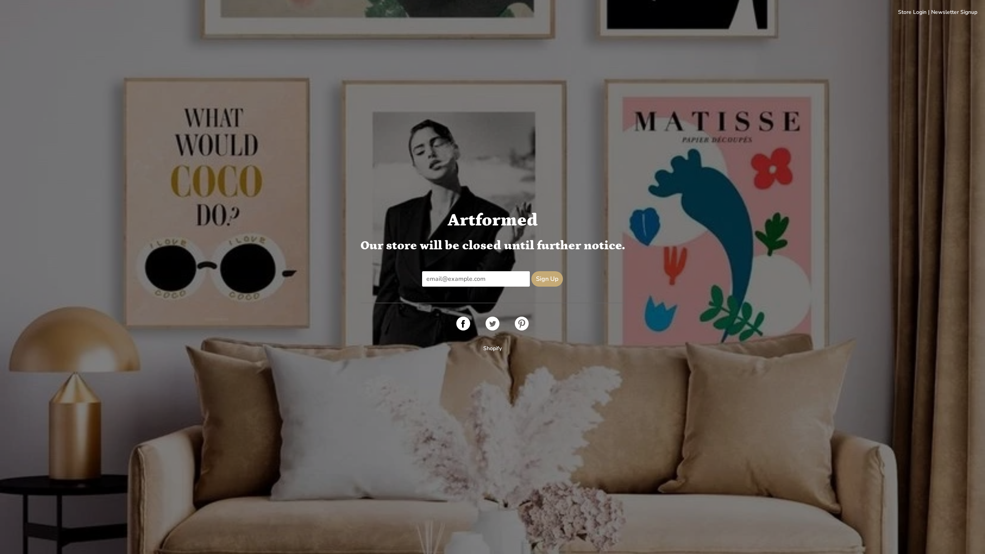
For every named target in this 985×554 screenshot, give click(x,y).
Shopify (492, 348)
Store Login (912, 12)
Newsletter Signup (954, 12)
